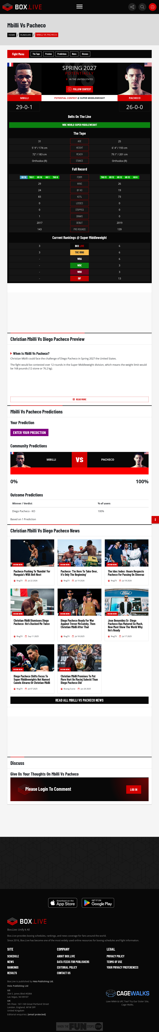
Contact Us (63, 973)
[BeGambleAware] (79, 1026)
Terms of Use (114, 962)
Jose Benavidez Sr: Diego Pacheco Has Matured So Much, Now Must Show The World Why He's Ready (125, 625)
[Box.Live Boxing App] (62, 903)
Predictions (61, 54)
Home (12, 34)
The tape (36, 54)
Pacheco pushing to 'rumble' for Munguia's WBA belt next (32, 572)
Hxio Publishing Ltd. (43, 981)
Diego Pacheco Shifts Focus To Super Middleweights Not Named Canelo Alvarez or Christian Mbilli (32, 679)
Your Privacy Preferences (122, 967)
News (74, 54)
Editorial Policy (67, 967)
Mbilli (24, 98)
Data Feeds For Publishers (73, 962)
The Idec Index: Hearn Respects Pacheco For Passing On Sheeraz (126, 572)
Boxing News (18, 564)
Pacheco (135, 98)
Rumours (25, 34)
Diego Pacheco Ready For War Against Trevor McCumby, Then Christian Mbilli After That (78, 624)
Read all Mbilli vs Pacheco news (79, 700)
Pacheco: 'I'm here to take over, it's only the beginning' (79, 572)
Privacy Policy (115, 956)
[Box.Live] (22, 7)
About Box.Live (66, 956)
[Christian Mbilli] (24, 78)
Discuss (85, 54)
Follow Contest (82, 89)
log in (133, 789)
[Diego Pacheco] (135, 78)
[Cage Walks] (127, 993)
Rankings (12, 967)
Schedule (13, 956)
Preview (48, 54)
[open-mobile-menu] (79, 7)
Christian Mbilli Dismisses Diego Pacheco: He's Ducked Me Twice (32, 622)
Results (12, 973)
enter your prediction (29, 432)
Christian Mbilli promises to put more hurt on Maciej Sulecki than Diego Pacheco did (79, 679)
